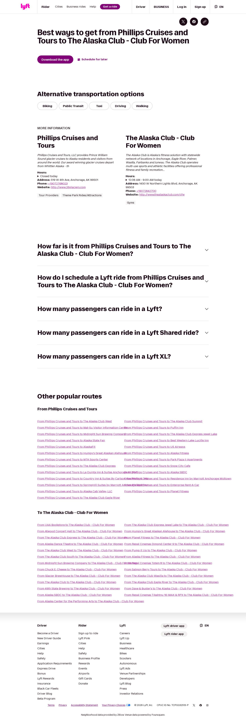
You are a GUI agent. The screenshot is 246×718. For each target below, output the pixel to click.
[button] (123, 250)
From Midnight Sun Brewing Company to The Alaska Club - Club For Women (87, 563)
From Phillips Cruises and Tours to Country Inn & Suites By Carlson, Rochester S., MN (92, 479)
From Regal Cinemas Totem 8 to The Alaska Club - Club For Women (168, 563)
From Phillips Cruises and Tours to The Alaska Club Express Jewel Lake (170, 434)
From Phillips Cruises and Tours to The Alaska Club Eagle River (78, 498)
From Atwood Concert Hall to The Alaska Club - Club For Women (79, 531)
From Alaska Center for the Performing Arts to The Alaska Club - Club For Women (90, 601)
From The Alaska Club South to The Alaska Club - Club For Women (81, 557)
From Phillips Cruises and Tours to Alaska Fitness (156, 453)
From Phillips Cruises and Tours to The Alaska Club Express (76, 466)
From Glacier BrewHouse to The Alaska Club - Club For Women (78, 576)
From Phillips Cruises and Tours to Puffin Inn (153, 428)
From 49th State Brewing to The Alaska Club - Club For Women (78, 588)
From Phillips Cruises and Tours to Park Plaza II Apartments (163, 459)
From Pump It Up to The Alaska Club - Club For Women (160, 550)
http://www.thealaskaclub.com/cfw (162, 195)
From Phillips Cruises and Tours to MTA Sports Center (72, 459)
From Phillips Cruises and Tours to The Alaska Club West (74, 421)
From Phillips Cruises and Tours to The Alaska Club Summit (163, 421)
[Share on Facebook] (194, 22)
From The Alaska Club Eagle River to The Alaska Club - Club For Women (171, 582)
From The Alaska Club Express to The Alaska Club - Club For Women (82, 538)
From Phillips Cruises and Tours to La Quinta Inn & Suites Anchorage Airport (87, 472)
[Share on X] (183, 22)
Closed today (49, 176)
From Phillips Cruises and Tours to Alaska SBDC (155, 472)
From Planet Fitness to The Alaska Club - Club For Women (162, 538)
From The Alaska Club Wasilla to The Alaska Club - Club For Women (168, 576)
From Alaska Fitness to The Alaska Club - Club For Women (162, 557)
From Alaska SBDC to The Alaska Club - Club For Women (74, 595)
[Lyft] (25, 6)
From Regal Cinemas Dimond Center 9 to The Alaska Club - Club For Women (174, 544)
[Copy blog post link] (205, 22)
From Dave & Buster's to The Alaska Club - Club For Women (163, 588)
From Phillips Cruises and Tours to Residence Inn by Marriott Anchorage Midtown (177, 479)
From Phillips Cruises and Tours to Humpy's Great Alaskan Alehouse (82, 453)
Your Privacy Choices (113, 705)
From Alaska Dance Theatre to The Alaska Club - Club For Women (80, 544)
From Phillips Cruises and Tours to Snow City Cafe (157, 466)
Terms (51, 705)
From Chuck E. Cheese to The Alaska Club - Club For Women (76, 569)
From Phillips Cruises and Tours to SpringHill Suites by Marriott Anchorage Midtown (92, 485)
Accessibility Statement (84, 705)
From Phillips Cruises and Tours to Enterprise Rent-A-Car (161, 485)
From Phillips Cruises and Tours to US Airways (154, 447)
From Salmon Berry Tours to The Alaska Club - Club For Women (166, 569)
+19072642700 (146, 191)
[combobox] (218, 7)
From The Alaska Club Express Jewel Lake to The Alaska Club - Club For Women (176, 525)
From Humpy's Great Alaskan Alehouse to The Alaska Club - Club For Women (174, 531)
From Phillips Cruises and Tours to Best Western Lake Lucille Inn (166, 440)
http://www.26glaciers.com (68, 187)
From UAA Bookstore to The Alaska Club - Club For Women (76, 525)
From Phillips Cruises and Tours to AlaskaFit (66, 447)
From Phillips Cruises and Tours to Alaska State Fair (71, 440)
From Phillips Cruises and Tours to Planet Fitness (156, 491)
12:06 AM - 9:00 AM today (145, 180)
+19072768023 (58, 183)
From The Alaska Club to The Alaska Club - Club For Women (76, 582)
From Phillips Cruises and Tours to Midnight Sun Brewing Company (81, 434)
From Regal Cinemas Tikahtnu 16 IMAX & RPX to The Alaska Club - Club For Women (178, 595)
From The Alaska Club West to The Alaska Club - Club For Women (80, 550)
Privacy (63, 705)
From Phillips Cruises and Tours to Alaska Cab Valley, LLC (74, 491)
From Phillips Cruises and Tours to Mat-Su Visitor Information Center (82, 428)
